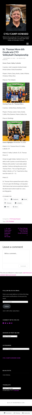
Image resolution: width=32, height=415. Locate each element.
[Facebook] (3, 323)
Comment (23, 266)
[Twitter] (5, 323)
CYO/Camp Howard (16, 34)
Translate (16, 390)
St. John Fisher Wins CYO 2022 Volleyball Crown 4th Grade (7, 232)
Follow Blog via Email (11, 290)
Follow (7, 306)
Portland (11, 221)
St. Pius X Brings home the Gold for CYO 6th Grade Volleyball (23, 231)
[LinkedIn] (7, 323)
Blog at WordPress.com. (16, 402)
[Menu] (27, 43)
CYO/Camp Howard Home (11, 358)
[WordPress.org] (11, 323)
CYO (7, 221)
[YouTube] (9, 323)
